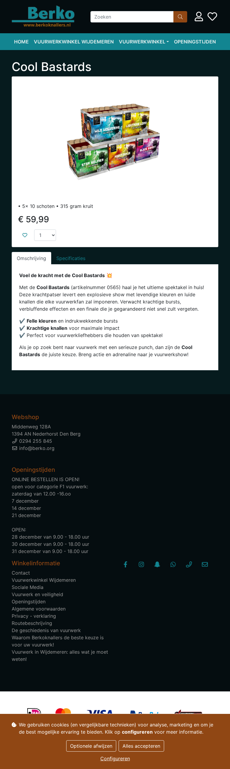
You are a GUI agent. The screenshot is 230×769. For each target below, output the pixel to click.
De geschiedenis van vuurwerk (46, 630)
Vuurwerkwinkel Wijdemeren (74, 42)
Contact (21, 573)
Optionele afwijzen (91, 746)
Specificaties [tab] (70, 258)
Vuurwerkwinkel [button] (142, 42)
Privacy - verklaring (34, 616)
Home (21, 42)
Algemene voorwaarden (39, 609)
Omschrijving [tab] (31, 258)
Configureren (115, 759)
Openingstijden (195, 42)
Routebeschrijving (32, 623)
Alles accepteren (141, 746)
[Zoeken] (180, 16)
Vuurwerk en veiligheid (37, 594)
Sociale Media (27, 587)
